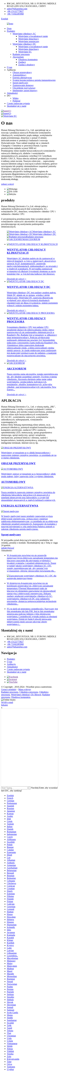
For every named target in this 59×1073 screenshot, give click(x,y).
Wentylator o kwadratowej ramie (33, 36)
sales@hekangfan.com (17, 8)
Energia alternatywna (22, 77)
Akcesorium (18, 57)
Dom (9, 28)
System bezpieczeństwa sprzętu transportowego (34, 80)
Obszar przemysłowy (22, 72)
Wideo (15, 98)
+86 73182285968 (15, 14)
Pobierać (16, 101)
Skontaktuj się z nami (16, 106)
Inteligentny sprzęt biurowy (25, 90)
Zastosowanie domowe (23, 85)
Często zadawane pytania (18, 103)
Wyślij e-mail (7, 702)
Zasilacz (22, 62)
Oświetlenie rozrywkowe (24, 88)
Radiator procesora (21, 54)
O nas (9, 67)
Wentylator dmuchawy (28, 39)
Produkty (11, 31)
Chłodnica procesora (28, 692)
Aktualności (12, 93)
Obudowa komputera (28, 59)
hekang (4, 705)
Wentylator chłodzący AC (24, 33)
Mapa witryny (24, 689)
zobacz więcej (7, 184)
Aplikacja (11, 664)
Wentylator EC (25, 52)
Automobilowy (19, 75)
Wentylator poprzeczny (28, 41)
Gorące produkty (8, 689)
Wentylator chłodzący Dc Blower (26, 694)
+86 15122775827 (15, 11)
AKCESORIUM (32, 239)
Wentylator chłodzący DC (24, 44)
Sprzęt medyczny (20, 83)
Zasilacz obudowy (26, 64)
